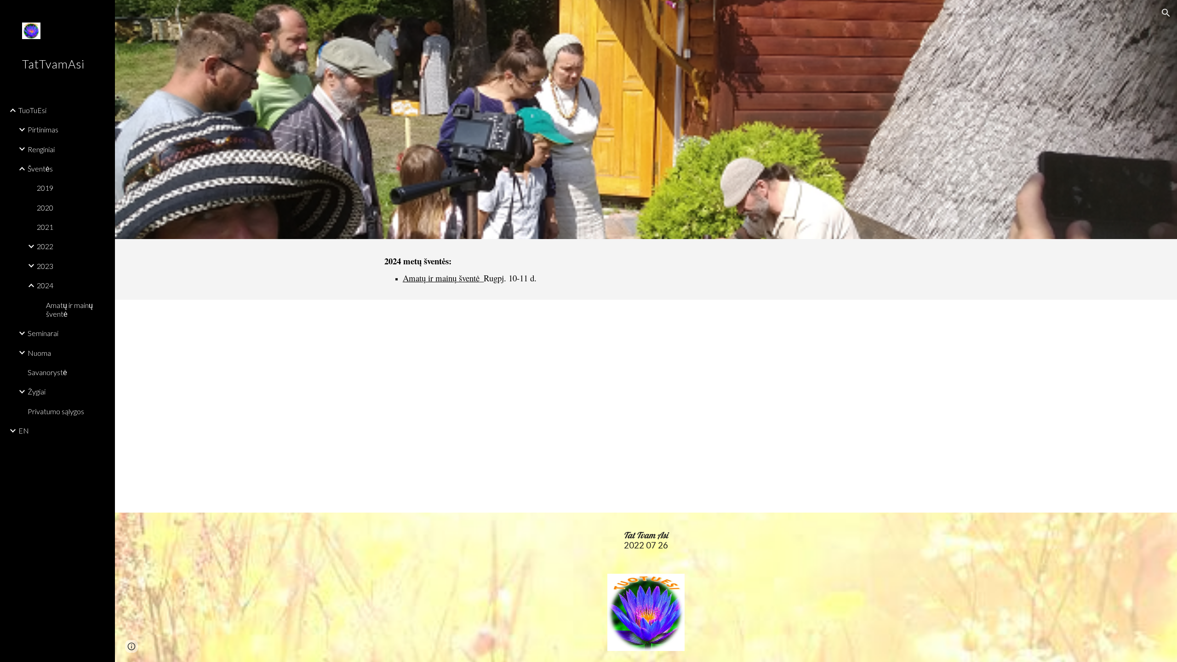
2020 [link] (45, 207)
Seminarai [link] (43, 333)
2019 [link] (45, 187)
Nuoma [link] (39, 352)
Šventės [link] (40, 168)
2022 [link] (45, 246)
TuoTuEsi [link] (32, 110)
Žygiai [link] (37, 391)
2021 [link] (45, 227)
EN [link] (23, 430)
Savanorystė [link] (47, 372)
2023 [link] (45, 266)
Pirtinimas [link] (43, 129)
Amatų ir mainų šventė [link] (69, 309)
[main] (510, 269)
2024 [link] (45, 285)
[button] (1166, 13)
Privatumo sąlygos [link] (56, 411)
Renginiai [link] (41, 149)
